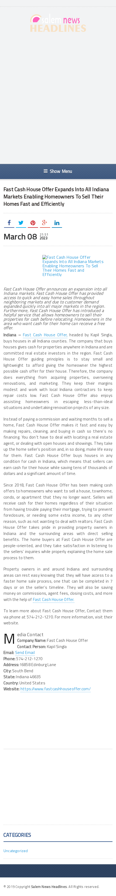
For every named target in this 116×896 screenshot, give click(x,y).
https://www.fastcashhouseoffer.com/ (56, 689)
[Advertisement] (58, 98)
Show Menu (61, 171)
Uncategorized (16, 850)
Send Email (25, 652)
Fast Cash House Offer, (45, 335)
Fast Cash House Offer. (53, 599)
